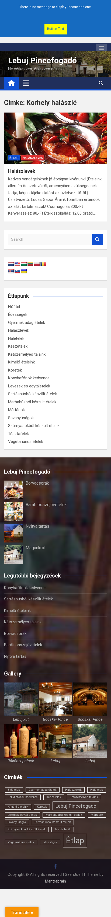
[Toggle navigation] (26, 83)
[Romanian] (43, 264)
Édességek (17, 314)
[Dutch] (11, 264)
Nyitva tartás (37, 526)
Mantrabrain (55, 881)
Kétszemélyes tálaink (27, 354)
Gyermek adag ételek (26, 322)
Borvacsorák (37, 483)
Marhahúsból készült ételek (32, 402)
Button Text (55, 29)
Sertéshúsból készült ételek (32, 393)
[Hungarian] (24, 264)
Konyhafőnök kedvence (29, 378)
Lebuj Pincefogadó (42, 60)
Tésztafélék (18, 433)
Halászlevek (33, 158)
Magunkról (35, 547)
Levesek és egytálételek (29, 386)
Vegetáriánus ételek (25, 441)
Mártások (16, 409)
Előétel (14, 306)
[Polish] (37, 264)
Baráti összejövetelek (46, 504)
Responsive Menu (101, 48)
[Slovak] (17, 271)
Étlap (14, 158)
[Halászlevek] (55, 138)
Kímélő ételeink (21, 362)
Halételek (16, 338)
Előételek (14, 790)
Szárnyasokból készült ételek (34, 425)
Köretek (15, 370)
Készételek (17, 346)
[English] (17, 264)
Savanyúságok (21, 417)
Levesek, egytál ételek (22, 815)
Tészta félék (62, 829)
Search (97, 239)
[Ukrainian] (24, 271)
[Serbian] (11, 271)
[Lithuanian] (30, 264)
